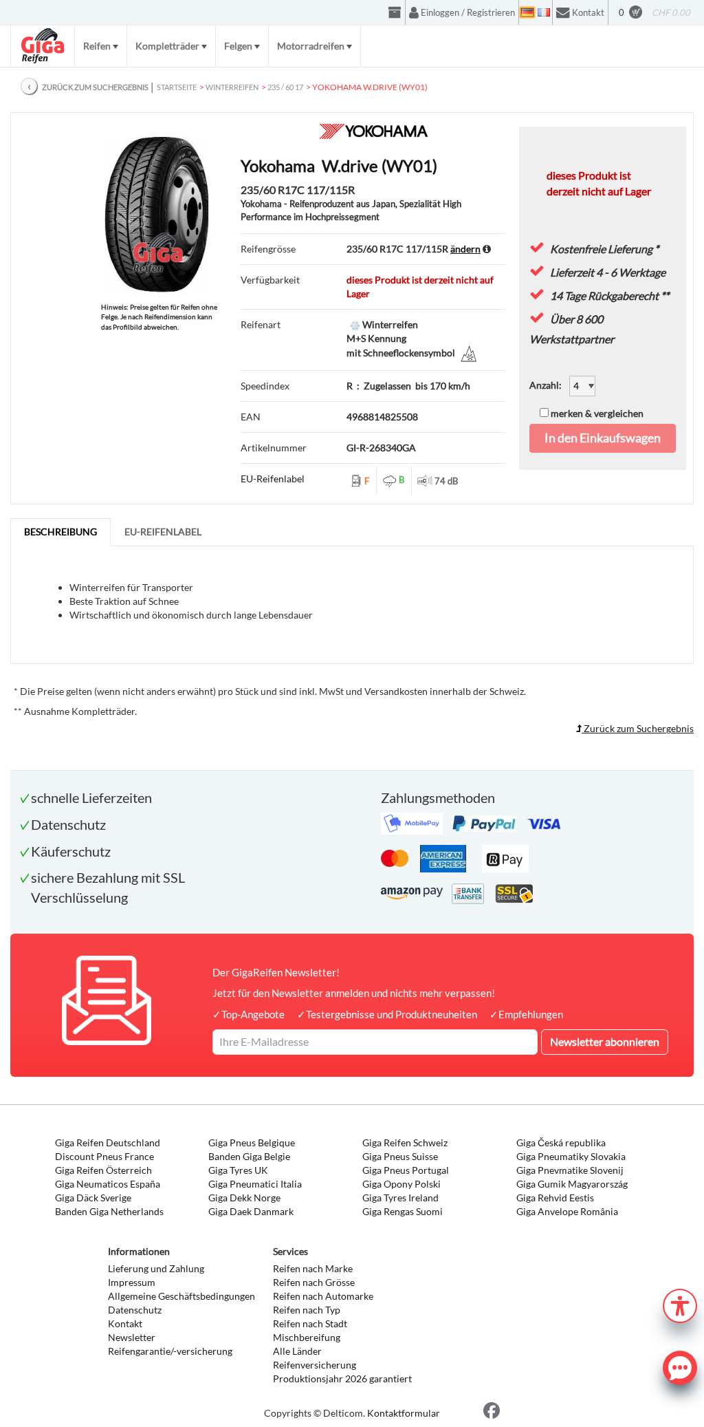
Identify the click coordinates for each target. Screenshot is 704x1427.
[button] (680, 1304)
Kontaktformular (403, 1413)
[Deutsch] (527, 12)
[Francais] (544, 12)
